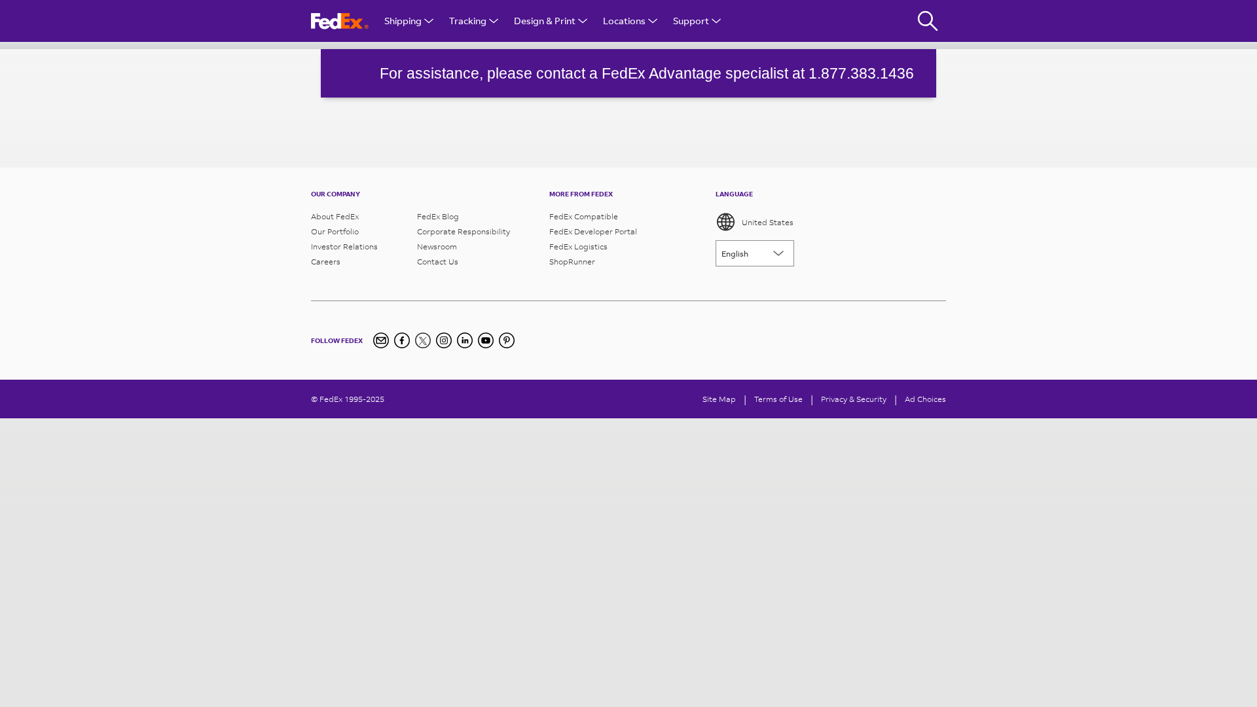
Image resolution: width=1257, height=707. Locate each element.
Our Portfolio (335, 231)
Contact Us (437, 261)
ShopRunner (572, 261)
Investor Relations (344, 246)
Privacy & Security (853, 399)
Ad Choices (925, 399)
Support (691, 20)
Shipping (403, 20)
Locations (624, 20)
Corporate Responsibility (463, 231)
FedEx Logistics (578, 246)
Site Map (719, 399)
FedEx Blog (438, 216)
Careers (325, 261)
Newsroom (437, 246)
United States (767, 222)
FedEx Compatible (583, 216)
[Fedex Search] (927, 21)
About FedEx (335, 216)
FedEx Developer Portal (593, 231)
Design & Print (544, 20)
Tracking (467, 20)
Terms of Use (778, 399)
